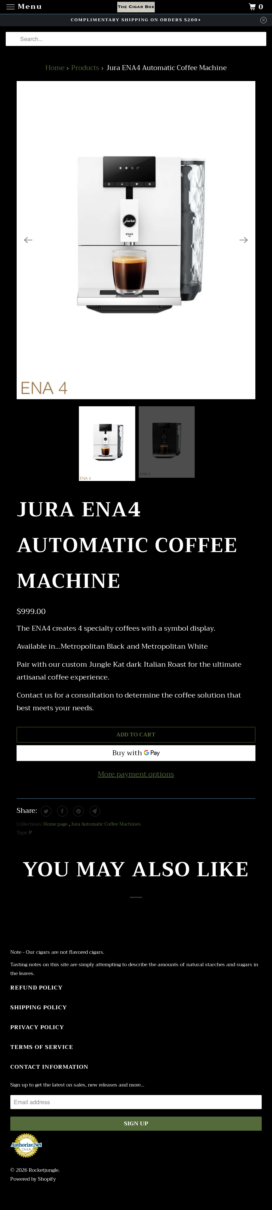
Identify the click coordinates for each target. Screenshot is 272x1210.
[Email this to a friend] (94, 811)
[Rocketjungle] (136, 7)
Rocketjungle (43, 1170)
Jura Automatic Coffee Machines (106, 824)
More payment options (136, 774)
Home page (56, 824)
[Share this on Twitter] (45, 811)
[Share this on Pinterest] (78, 811)
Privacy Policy (37, 1027)
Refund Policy (36, 988)
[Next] (244, 240)
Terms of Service (41, 1047)
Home (54, 68)
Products (85, 68)
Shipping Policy (38, 1008)
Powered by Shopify (33, 1179)
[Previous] (28, 240)
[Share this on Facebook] (61, 811)
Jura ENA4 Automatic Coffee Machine (127, 545)
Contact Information (49, 1067)
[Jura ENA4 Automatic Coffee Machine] (136, 240)
